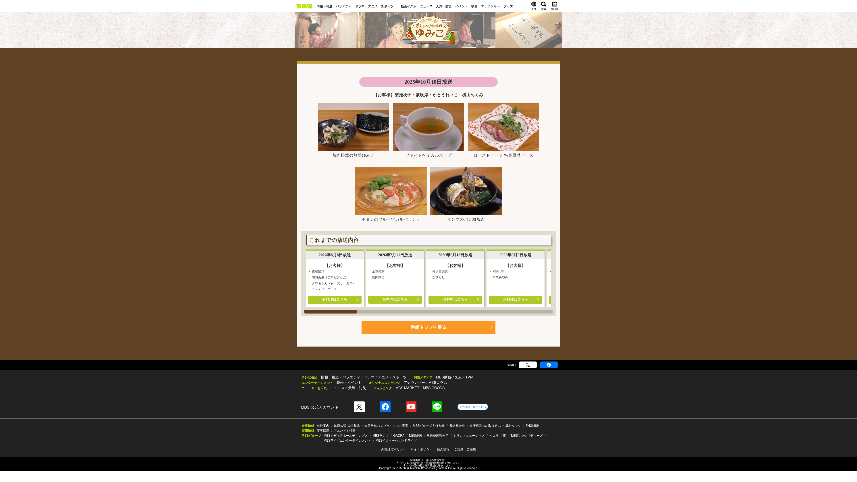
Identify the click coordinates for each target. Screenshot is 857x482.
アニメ (372, 6)
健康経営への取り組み (485, 425)
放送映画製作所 (438, 435)
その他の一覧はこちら (472, 407)
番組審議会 (457, 425)
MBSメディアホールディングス (346, 435)
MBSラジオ (380, 435)
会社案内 (323, 425)
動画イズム (408, 6)
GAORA (398, 435)
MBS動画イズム (449, 377)
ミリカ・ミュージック (469, 435)
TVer (469, 377)
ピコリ (494, 435)
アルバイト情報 (345, 430)
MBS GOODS (434, 387)
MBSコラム (437, 382)
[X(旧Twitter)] (528, 365)
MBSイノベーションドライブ (396, 440)
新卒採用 (323, 430)
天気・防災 (444, 6)
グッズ (508, 6)
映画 (474, 6)
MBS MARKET (407, 387)
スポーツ (387, 6)
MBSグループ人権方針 (429, 425)
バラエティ (344, 6)
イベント (461, 6)
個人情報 (443, 449)
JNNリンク (513, 425)
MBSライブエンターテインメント (347, 440)
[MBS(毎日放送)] (304, 6)
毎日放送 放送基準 (347, 425)
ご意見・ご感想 (465, 449)
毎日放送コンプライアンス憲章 (386, 425)
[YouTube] (411, 406)
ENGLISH (532, 425)
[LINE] (437, 406)
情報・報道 (324, 6)
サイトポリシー (422, 449)
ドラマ (359, 6)
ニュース (426, 6)
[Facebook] (549, 365)
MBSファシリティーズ (527, 435)
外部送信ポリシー (393, 449)
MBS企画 (415, 435)
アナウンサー (490, 6)
